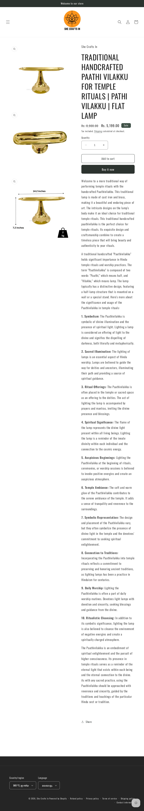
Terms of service (109, 798)
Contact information (126, 802)
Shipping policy (128, 798)
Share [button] (89, 722)
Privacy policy (92, 798)
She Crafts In (43, 798)
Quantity (85, 137)
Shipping (98, 131)
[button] (8, 22)
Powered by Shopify (58, 798)
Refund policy (76, 798)
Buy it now (108, 169)
